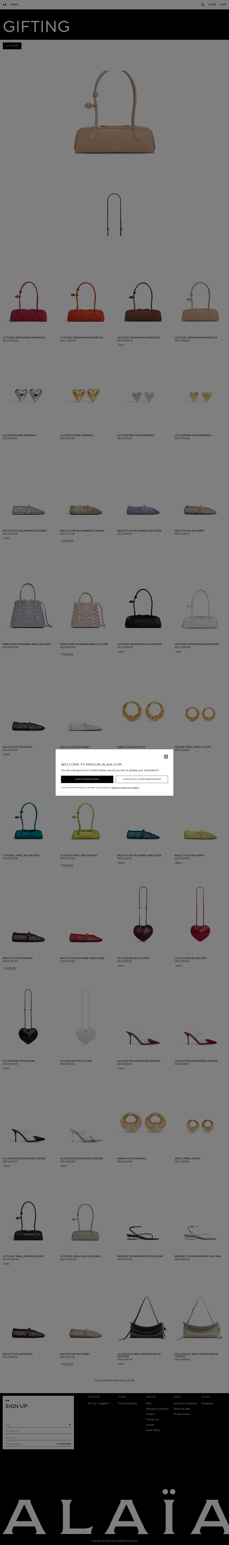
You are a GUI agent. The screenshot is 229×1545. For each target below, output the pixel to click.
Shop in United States (87, 779)
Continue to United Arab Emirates (142, 779)
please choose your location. (125, 787)
